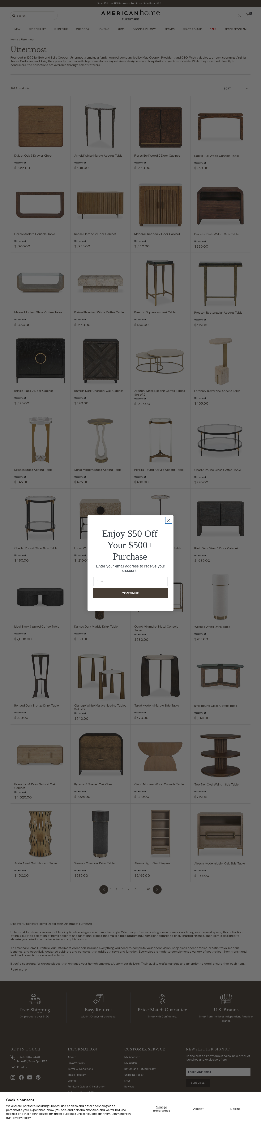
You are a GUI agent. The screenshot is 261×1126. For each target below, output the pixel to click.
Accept (198, 1109)
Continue (130, 593)
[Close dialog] (168, 520)
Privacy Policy (21, 1118)
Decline (235, 1109)
